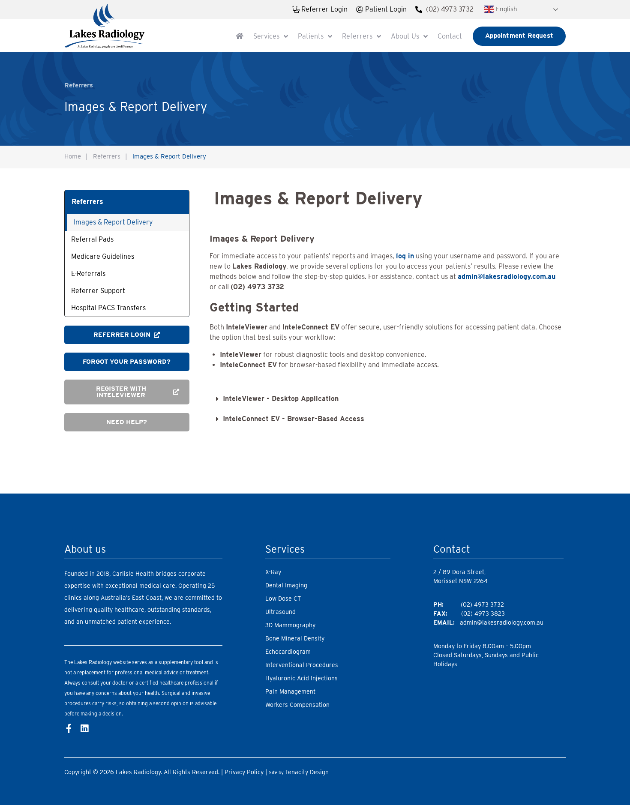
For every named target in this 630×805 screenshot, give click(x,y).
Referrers (106, 156)
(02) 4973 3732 (450, 9)
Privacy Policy (244, 772)
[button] (386, 399)
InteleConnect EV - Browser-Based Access (293, 419)
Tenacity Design (307, 772)
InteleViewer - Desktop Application (281, 399)
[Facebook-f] (68, 728)
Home (72, 156)
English (505, 9)
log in (405, 256)
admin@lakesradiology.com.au (501, 622)
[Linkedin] (84, 728)
